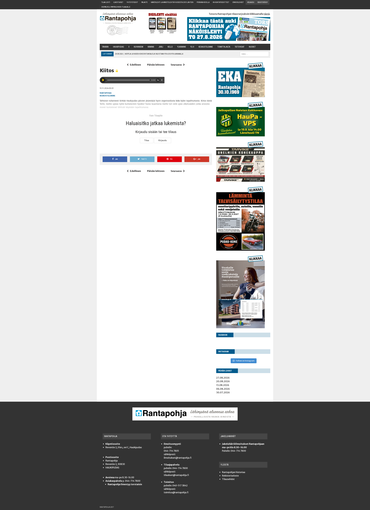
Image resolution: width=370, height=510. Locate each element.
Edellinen (135, 64)
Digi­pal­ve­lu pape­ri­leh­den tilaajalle (115, 7)
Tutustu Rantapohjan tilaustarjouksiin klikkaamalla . (239, 13)
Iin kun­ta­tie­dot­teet (221, 2)
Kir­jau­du (250, 2)
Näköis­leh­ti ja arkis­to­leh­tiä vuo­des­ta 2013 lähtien (172, 2)
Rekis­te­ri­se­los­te (230, 475)
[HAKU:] (254, 53)
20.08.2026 (223, 381)
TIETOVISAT (239, 47)
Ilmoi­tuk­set (118, 2)
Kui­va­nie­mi (138, 47)
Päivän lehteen (155, 64)
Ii (128, 47)
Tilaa (146, 140)
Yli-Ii (192, 47)
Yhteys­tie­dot (132, 2)
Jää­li (161, 47)
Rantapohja (105, 93)
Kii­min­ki (151, 47)
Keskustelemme (107, 96)
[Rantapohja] (120, 24)
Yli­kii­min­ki (181, 47)
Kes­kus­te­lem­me (206, 47)
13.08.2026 (222, 385)
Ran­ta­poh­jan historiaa (233, 472)
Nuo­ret (252, 47)
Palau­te (144, 2)
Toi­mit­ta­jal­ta (223, 47)
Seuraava (176, 64)
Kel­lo (170, 47)
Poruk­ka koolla (203, 2)
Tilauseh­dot (228, 479)
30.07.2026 (223, 392)
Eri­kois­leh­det (238, 2)
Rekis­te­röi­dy (263, 2)
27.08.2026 (223, 377)
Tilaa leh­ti (105, 2)
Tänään (105, 47)
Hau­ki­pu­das (118, 47)
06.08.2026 (223, 388)
